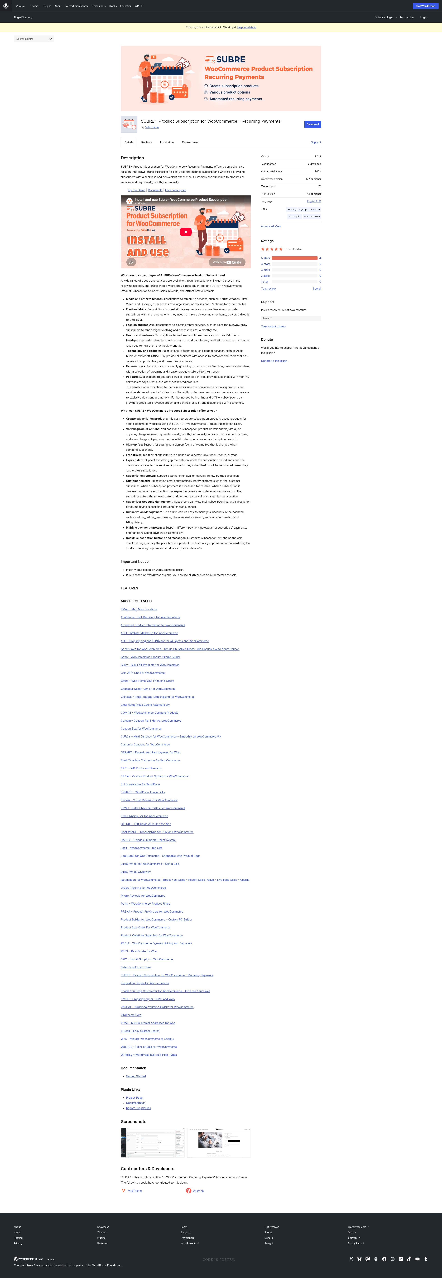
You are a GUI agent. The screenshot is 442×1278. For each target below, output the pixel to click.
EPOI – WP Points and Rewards (141, 768)
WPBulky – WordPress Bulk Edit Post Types (149, 1054)
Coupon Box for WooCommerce (141, 728)
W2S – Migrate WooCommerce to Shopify (147, 1039)
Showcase (103, 1226)
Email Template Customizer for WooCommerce (150, 760)
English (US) (314, 201)
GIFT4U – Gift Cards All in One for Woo (146, 824)
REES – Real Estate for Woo (139, 951)
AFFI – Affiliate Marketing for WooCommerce (149, 633)
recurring (291, 209)
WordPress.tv (190, 1243)
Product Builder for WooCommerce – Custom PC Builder (156, 919)
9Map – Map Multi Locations (139, 609)
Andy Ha (198, 1190)
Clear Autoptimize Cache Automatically (145, 704)
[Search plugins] (50, 38)
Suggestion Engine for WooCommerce (145, 983)
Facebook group (175, 190)
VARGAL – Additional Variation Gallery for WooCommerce (157, 1007)
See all (317, 288)
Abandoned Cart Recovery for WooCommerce (150, 617)
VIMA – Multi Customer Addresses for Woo (148, 1023)
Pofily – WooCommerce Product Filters (145, 903)
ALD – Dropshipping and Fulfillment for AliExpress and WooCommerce (165, 641)
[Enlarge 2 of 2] (246, 1132)
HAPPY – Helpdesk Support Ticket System (148, 840)
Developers (187, 1237)
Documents (155, 190)
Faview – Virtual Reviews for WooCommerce (149, 800)
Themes (102, 1232)
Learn (184, 1226)
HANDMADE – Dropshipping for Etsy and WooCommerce (157, 832)
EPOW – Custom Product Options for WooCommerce (155, 776)
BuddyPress (356, 1243)
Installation (167, 142)
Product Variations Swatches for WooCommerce (152, 935)
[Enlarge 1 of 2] (180, 1132)
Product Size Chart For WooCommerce (146, 927)
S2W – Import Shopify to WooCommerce (147, 959)
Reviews (146, 142)
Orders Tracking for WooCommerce (143, 887)
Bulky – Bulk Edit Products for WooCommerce (150, 665)
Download (313, 124)
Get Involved (272, 1226)
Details (128, 142)
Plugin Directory (23, 17)
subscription (295, 216)
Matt (352, 1232)
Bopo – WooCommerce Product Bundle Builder (150, 657)
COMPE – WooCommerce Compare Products (149, 712)
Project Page (134, 1097)
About (17, 1226)
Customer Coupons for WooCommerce (145, 744)
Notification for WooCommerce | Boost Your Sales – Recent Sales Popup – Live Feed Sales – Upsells (185, 879)
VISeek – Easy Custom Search (140, 1031)
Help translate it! (246, 27)
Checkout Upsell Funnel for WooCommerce (148, 688)
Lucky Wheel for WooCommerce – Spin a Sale (150, 863)
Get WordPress (425, 5)
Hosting (18, 1237)
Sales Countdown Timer (136, 967)
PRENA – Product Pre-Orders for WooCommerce (152, 911)
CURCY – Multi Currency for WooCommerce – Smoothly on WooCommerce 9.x (171, 736)
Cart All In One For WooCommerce (143, 673)
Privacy (18, 1243)
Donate (270, 1237)
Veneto (51, 1259)
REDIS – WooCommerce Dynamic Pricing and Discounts (156, 943)
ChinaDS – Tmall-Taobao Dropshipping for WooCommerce (158, 696)
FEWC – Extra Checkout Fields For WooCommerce (153, 808)
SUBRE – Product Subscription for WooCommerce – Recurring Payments (167, 975)
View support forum (273, 326)
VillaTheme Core (131, 1015)
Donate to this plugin (274, 361)
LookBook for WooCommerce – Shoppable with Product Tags (160, 856)
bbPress (354, 1237)
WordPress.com (358, 1226)
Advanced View (271, 226)
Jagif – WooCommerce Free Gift (141, 848)
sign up (303, 209)
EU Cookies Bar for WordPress (140, 784)
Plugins (101, 1237)
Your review (268, 288)
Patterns (102, 1243)
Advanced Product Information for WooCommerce (153, 625)
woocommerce (312, 216)
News (17, 1232)
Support (316, 142)
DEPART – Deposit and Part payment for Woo (150, 752)
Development (190, 142)
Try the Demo (136, 190)
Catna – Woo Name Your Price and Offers (147, 680)
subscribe (314, 209)
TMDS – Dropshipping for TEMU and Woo (148, 999)
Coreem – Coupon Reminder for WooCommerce (151, 720)
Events (268, 1232)
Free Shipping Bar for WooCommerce (144, 816)
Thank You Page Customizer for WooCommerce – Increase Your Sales (165, 991)
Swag (269, 1243)
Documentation (136, 1103)
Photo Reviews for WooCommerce (143, 895)
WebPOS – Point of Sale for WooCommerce (149, 1046)
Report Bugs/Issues (138, 1108)
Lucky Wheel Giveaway (136, 871)
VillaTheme (152, 127)
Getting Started (136, 1076)
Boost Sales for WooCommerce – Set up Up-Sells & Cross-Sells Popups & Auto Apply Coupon (180, 649)
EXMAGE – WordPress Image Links (143, 792)
